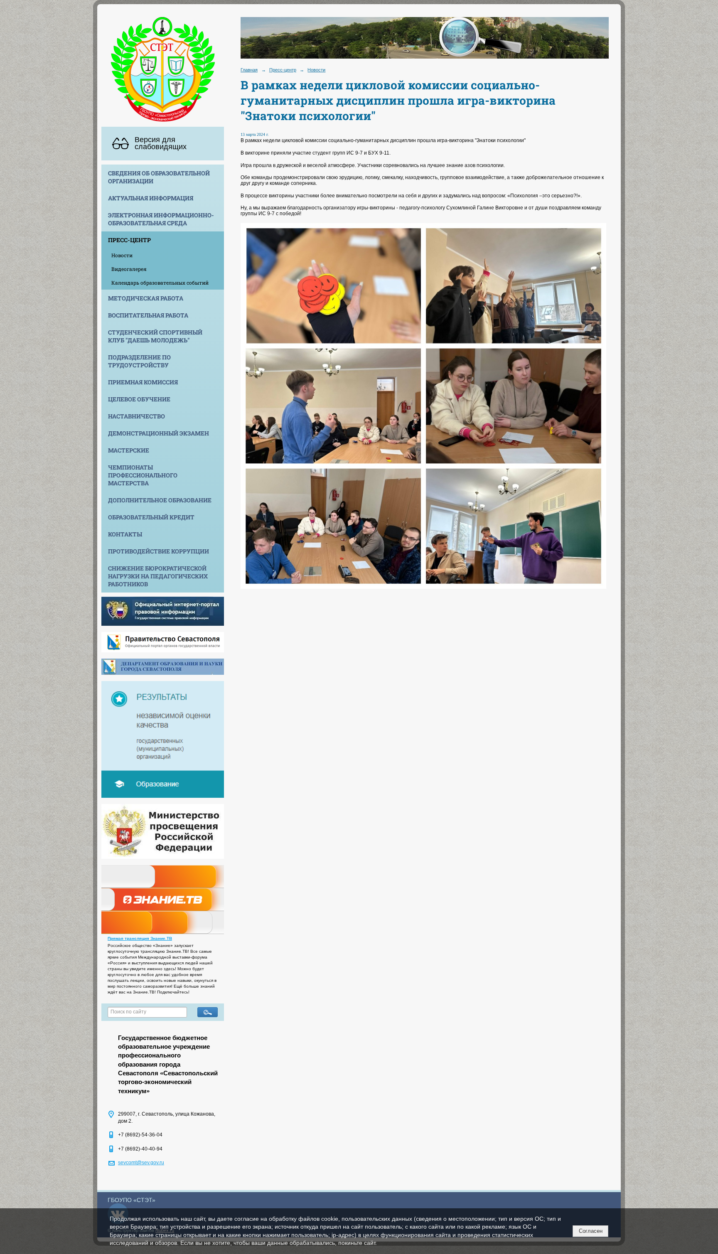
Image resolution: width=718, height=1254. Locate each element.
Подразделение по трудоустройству (139, 361)
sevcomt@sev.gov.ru (141, 1162)
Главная (249, 69)
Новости (122, 255)
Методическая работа (145, 298)
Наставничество (136, 416)
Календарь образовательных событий (160, 282)
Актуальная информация (150, 198)
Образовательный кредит (151, 517)
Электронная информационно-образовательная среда (161, 219)
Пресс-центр (129, 240)
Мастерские (128, 450)
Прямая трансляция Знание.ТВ (140, 938)
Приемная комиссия (143, 382)
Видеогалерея (129, 269)
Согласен (590, 1231)
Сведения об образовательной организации (159, 177)
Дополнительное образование (159, 500)
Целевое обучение (139, 399)
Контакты (125, 534)
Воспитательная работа (148, 315)
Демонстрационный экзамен (158, 433)
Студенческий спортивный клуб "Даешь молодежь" (155, 336)
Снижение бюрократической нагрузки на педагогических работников (158, 576)
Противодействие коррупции (158, 551)
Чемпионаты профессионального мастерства (142, 475)
